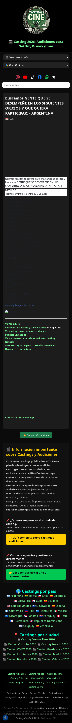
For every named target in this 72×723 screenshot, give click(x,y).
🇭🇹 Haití (29, 611)
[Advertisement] (36, 149)
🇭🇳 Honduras (44, 611)
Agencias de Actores (39, 697)
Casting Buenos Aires (17, 693)
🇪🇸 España (58, 606)
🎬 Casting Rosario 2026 (52, 644)
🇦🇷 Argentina (15, 596)
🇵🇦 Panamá (31, 616)
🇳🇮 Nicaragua (13, 616)
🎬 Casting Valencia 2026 (53, 659)
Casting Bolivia (36, 686)
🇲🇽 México (60, 611)
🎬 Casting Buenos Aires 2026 (36, 639)
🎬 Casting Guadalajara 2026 (51, 649)
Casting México (36, 673)
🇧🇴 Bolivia (30, 596)
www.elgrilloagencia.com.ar (19, 305)
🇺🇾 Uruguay (26, 626)
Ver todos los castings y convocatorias (25, 327)
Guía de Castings (60, 697)
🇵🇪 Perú (62, 616)
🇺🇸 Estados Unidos (19, 606)
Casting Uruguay (15, 682)
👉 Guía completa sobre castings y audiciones (31, 539)
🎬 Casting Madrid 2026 (54, 654)
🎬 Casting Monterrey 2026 (20, 654)
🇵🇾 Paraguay (47, 616)
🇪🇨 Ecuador (51, 601)
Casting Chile (37, 678)
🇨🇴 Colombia (58, 596)
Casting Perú (53, 678)
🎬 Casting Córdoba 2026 (20, 644)
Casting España (54, 673)
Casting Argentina (17, 673)
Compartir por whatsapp (19, 417)
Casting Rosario (56, 693)
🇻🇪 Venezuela (44, 626)
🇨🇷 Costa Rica (22, 601)
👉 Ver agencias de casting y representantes (27, 574)
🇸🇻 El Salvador (41, 606)
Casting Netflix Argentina (15, 697)
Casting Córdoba (38, 693)
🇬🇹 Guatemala (14, 611)
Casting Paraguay (35, 682)
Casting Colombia (19, 678)
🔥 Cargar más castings (36, 435)
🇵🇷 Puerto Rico (19, 621)
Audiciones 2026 (37, 701)
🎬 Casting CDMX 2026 (17, 649)
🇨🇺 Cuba (37, 601)
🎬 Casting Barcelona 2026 (20, 659)
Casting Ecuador (55, 682)
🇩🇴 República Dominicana (46, 621)
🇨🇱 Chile (43, 596)
